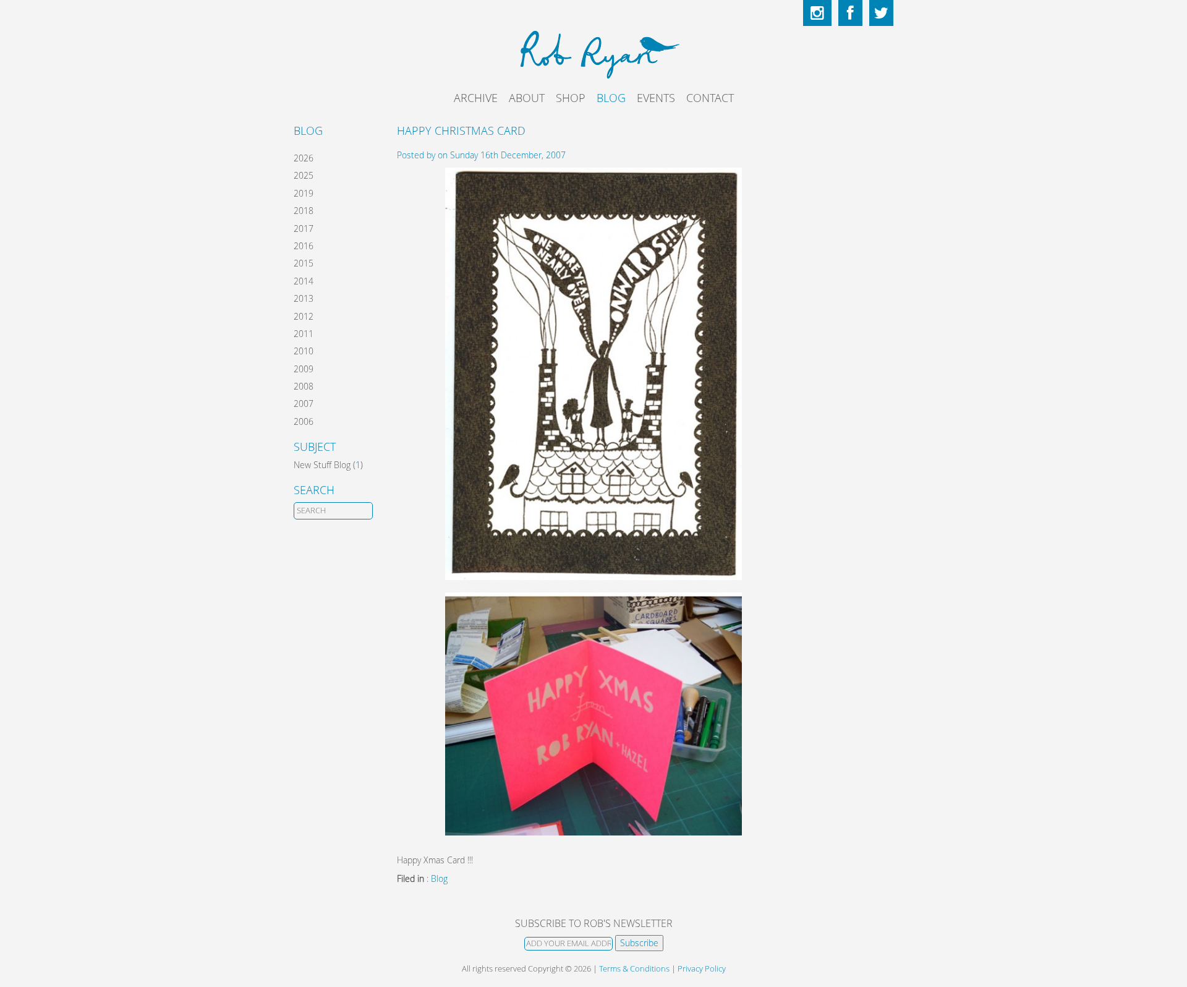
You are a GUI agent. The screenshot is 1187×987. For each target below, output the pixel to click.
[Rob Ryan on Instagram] (817, 13)
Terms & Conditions (634, 969)
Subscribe (639, 943)
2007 (303, 403)
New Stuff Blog (322, 465)
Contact (710, 97)
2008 (303, 386)
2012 (303, 316)
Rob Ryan (594, 53)
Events (656, 97)
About (527, 97)
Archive (476, 97)
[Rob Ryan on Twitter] (881, 13)
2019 (303, 193)
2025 (303, 175)
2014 (303, 281)
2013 (303, 298)
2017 (303, 228)
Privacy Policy (702, 969)
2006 (303, 421)
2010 (303, 351)
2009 (303, 369)
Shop (570, 97)
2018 (303, 210)
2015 (303, 263)
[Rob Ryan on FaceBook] (850, 13)
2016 (303, 246)
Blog (611, 97)
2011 (303, 334)
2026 (303, 158)
